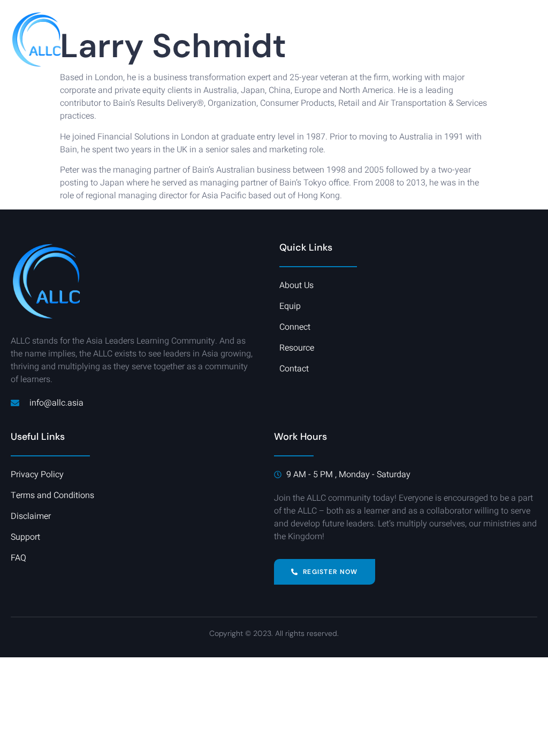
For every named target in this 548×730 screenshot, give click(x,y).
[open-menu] (531, 39)
